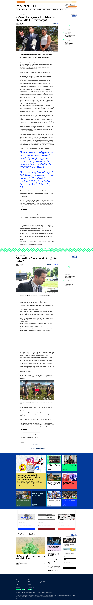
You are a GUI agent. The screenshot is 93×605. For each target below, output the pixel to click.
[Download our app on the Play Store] (31, 590)
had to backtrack (25, 100)
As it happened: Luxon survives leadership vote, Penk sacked (34, 214)
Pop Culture (24, 9)
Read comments (37, 451)
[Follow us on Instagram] (22, 590)
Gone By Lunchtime (34, 313)
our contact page (55, 595)
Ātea (30, 9)
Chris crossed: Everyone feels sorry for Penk (31, 431)
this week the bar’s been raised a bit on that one (32, 244)
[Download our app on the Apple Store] (29, 590)
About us (41, 579)
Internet (17, 581)
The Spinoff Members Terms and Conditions (28, 592)
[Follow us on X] (19, 590)
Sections (38, 9)
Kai (16, 579)
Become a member (63, 9)
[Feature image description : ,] (54, 541)
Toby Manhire (21, 264)
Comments (54, 264)
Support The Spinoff (20, 1)
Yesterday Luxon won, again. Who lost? (30, 434)
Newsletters (55, 9)
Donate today (71, 6)
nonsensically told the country (46, 101)
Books (34, 9)
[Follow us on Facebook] (17, 590)
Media (29, 582)
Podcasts (49, 9)
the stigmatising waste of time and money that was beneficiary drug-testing (37, 98)
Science (17, 584)
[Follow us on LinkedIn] (24, 590)
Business (29, 584)
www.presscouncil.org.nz (27, 596)
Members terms (55, 579)
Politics (18, 9)
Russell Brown (21, 23)
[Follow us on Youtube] (21, 590)
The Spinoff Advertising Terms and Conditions (45, 592)
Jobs (47, 579)
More (44, 9)
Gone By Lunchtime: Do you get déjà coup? (31, 437)
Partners (17, 582)
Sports (29, 581)
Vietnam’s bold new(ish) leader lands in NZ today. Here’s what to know (36, 211)
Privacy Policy (18, 592)
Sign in (74, 1)
